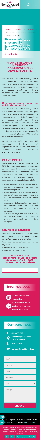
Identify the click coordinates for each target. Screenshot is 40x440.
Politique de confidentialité (26, 437)
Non (12, 437)
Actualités (18, 29)
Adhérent (30, 29)
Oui (7, 437)
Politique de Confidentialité (27, 420)
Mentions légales (8, 420)
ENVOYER (20, 406)
